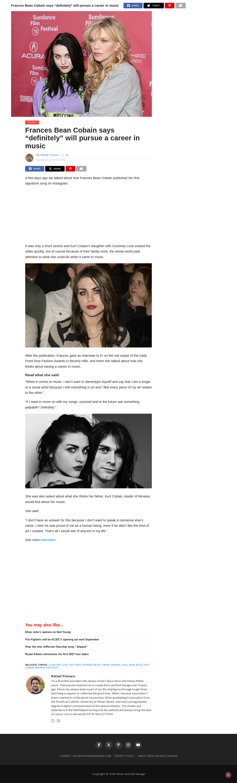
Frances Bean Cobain (96, 664)
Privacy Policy (124, 756)
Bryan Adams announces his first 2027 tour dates (57, 654)
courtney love (58, 664)
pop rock (52, 667)
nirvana (40, 667)
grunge (115, 664)
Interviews (48, 540)
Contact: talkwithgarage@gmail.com (85, 756)
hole (125, 664)
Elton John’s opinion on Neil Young (48, 632)
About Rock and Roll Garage (157, 756)
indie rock (135, 664)
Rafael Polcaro (49, 154)
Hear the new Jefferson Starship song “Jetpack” (56, 646)
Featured (75, 664)
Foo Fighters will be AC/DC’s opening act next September (62, 639)
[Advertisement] (88, 216)
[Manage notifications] (228, 775)
